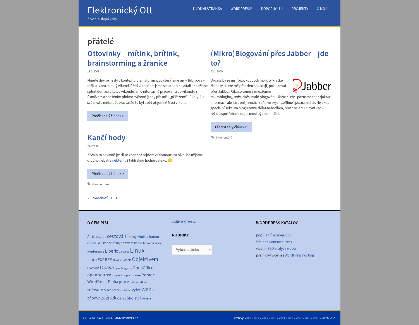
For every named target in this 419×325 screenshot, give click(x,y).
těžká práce (112, 290)
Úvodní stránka (207, 8)
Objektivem (145, 259)
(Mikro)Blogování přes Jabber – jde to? (269, 58)
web (146, 289)
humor (154, 236)
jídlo (99, 243)
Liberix (111, 251)
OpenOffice (143, 267)
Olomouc (93, 268)
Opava (107, 267)
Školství (134, 298)
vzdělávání (125, 290)
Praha (113, 281)
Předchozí (97, 198)
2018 (316, 318)
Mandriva (118, 260)
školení (146, 298)
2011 (256, 318)
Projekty (300, 8)
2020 (333, 318)
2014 (282, 318)
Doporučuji (272, 8)
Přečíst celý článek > (108, 115)
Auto (91, 236)
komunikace (154, 243)
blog (98, 237)
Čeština (121, 298)
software (95, 289)
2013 (273, 318)
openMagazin (123, 268)
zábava (93, 298)
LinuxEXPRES (99, 259)
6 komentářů (100, 184)
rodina (134, 282)
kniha (142, 243)
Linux (137, 250)
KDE (136, 243)
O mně (322, 8)
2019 (324, 318)
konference (95, 251)
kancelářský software (118, 243)
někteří (118, 160)
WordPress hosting (299, 255)
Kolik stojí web (183, 222)
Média (127, 260)
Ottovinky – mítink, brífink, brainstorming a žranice (133, 58)
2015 (290, 318)
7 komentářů (224, 137)
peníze (120, 275)
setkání (142, 282)
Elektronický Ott (119, 10)
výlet (136, 289)
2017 (307, 318)
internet (91, 243)
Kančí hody (106, 137)
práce (124, 281)
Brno (104, 237)
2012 (265, 318)
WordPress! (241, 8)
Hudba (142, 236)
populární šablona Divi (273, 235)
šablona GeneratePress (274, 241)
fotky (132, 236)
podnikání (133, 275)
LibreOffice (124, 251)
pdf (114, 275)
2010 (248, 318)
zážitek (109, 297)
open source (99, 275)
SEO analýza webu (281, 248)
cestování (117, 236)
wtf (154, 290)
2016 (299, 318)
